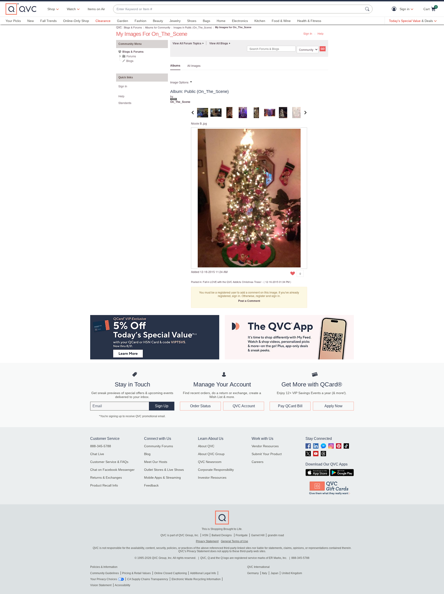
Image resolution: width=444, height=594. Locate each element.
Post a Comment (249, 301)
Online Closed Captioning (170, 573)
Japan (274, 573)
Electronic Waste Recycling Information (196, 579)
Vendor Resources (265, 446)
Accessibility (122, 585)
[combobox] (238, 9)
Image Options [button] (179, 82)
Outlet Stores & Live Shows (164, 470)
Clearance (103, 21)
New (30, 21)
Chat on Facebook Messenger (112, 470)
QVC (119, 27)
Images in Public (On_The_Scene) (192, 27)
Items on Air (96, 9)
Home (221, 21)
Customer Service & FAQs (109, 462)
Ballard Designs (222, 535)
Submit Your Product (267, 454)
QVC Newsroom (210, 462)
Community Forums (158, 446)
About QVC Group (211, 454)
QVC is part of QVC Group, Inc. (179, 535)
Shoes (191, 21)
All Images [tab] (193, 65)
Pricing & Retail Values (136, 573)
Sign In (307, 33)
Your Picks (13, 21)
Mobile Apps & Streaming (162, 477)
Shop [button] (51, 9)
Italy (264, 573)
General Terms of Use (234, 541)
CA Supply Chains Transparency (147, 579)
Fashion (140, 21)
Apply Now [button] (333, 406)
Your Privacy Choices (103, 579)
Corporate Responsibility (216, 470)
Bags (206, 21)
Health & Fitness (309, 21)
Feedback (151, 485)
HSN (205, 535)
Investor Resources (212, 477)
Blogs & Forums (133, 27)
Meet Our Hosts (155, 462)
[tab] (202, 112)
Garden (122, 21)
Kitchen (259, 21)
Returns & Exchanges (106, 477)
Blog (147, 454)
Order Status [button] (200, 406)
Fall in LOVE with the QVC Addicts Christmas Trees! (232, 282)
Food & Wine (281, 21)
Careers (257, 462)
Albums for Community (157, 27)
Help (321, 33)
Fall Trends (48, 21)
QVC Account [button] (244, 406)
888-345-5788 (100, 446)
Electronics (240, 21)
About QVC (206, 446)
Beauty (158, 21)
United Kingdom (292, 573)
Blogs (129, 61)
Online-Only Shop (76, 21)
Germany (253, 573)
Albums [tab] (175, 65)
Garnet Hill (258, 535)
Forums (131, 56)
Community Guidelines (104, 573)
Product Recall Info (104, 485)
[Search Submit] (368, 9)
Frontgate (242, 535)
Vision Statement (100, 585)
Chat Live (97, 454)
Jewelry (175, 21)
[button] (395, 9)
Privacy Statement (207, 541)
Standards (124, 103)
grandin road (276, 535)
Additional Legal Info (203, 573)
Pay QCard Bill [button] (290, 406)
